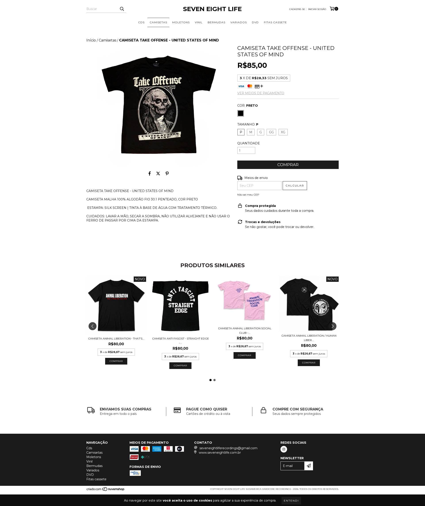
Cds (141, 22)
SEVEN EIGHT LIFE (212, 9)
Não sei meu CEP (248, 194)
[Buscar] (121, 9)
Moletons (181, 22)
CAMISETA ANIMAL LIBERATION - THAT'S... (116, 338)
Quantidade (248, 143)
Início (91, 40)
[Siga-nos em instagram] (283, 449)
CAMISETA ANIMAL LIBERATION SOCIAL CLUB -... (244, 330)
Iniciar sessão (317, 9)
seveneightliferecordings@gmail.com (228, 448)
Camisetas (158, 22)
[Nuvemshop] (105, 490)
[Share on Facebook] (150, 173)
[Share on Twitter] (158, 173)
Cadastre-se (297, 9)
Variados (238, 22)
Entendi (291, 500)
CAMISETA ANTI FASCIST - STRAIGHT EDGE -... (180, 341)
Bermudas (216, 22)
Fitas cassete (275, 22)
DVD (255, 22)
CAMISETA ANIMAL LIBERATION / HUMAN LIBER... (308, 338)
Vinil (199, 22)
